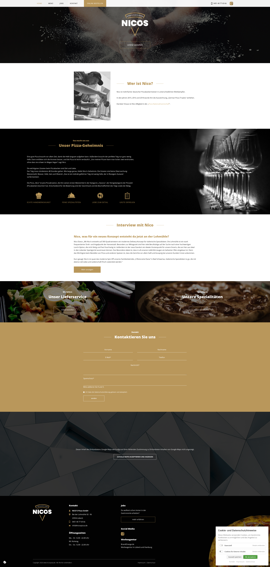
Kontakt (74, 3)
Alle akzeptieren (250, 557)
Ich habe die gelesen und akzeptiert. (106, 392)
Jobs (62, 3)
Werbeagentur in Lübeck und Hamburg (136, 547)
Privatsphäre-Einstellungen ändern (4, 562)
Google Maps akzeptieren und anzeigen (135, 457)
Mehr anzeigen (87, 269)
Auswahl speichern (234, 557)
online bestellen (135, 44)
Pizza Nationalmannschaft (158, 104)
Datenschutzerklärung (102, 392)
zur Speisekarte (202, 310)
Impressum (141, 563)
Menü (50, 3)
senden (94, 398)
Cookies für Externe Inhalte (235, 551)
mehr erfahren (138, 519)
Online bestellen (95, 3)
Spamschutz (88, 378)
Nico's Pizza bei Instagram (231, 3)
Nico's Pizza (135, 25)
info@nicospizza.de (79, 525)
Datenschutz (151, 563)
